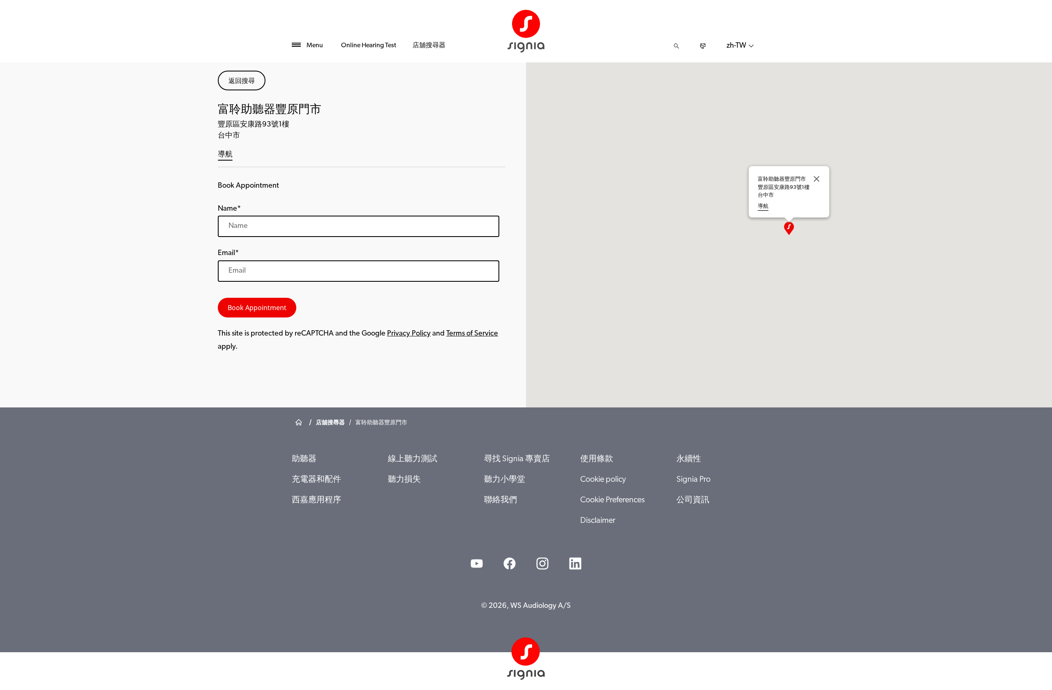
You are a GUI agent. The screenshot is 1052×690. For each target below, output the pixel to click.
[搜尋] (676, 46)
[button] (789, 228)
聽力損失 (404, 480)
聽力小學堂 (504, 480)
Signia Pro (693, 480)
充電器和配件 (316, 480)
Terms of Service (472, 334)
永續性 (688, 459)
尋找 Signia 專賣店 (517, 459)
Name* (229, 209)
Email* (228, 253)
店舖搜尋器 (429, 45)
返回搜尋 (241, 80)
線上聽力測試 (412, 459)
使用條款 (596, 459)
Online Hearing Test (368, 45)
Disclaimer (597, 521)
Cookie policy (603, 480)
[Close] (816, 179)
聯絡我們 (500, 500)
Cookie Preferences (612, 500)
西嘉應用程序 (316, 500)
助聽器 (304, 459)
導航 (225, 155)
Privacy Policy (409, 334)
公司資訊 (692, 500)
